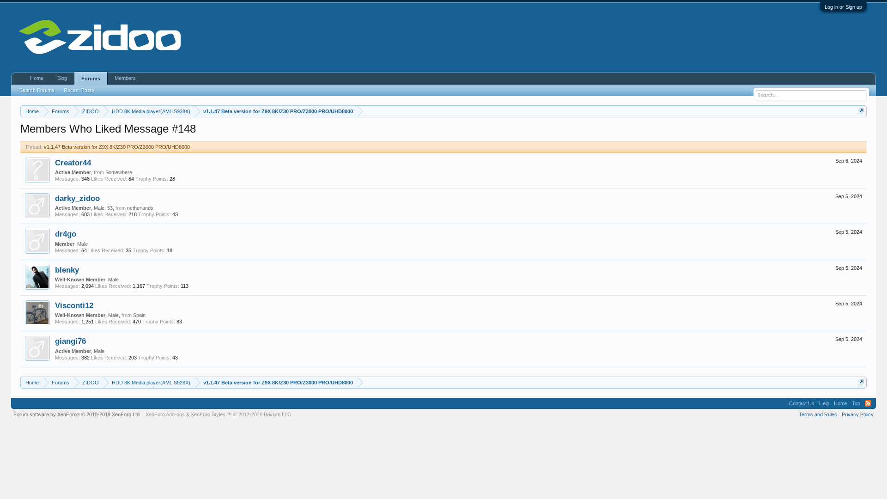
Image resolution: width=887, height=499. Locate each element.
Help (824, 403)
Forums (90, 78)
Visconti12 (74, 305)
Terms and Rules (818, 414)
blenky (67, 269)
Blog (62, 78)
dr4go (65, 233)
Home (36, 78)
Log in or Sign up (843, 7)
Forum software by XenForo (77, 414)
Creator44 (73, 162)
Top (856, 403)
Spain (139, 315)
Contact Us (801, 403)
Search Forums (37, 90)
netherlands (140, 208)
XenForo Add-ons (165, 414)
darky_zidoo (77, 198)
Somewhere (118, 172)
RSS (868, 403)
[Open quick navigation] (861, 111)
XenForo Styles (208, 414)
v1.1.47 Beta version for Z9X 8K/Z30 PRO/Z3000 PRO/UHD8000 (117, 147)
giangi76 (70, 341)
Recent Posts (79, 90)
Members (125, 78)
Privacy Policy (858, 414)
